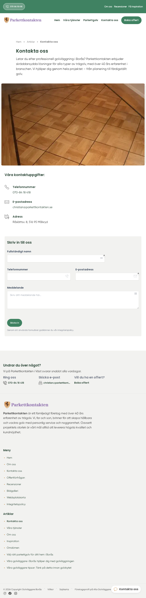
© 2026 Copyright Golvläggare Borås (22, 589)
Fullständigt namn (19, 251)
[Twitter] (16, 593)
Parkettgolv (90, 20)
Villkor (51, 589)
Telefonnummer (17, 269)
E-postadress (84, 269)
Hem (57, 20)
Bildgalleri (12, 490)
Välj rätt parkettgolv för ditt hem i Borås (30, 554)
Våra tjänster (71, 20)
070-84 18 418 (22, 192)
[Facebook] (10, 593)
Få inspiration (136, 6)
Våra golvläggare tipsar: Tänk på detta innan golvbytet (39, 567)
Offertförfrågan (16, 477)
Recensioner (120, 6)
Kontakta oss (109, 20)
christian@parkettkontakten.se (33, 207)
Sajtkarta (64, 589)
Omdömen (13, 547)
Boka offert (131, 20)
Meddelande (15, 287)
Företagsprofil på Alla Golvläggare (93, 589)
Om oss (108, 6)
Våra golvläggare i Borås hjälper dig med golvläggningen (40, 561)
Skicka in (14, 322)
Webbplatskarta (16, 497)
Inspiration (13, 541)
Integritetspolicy (16, 504)
